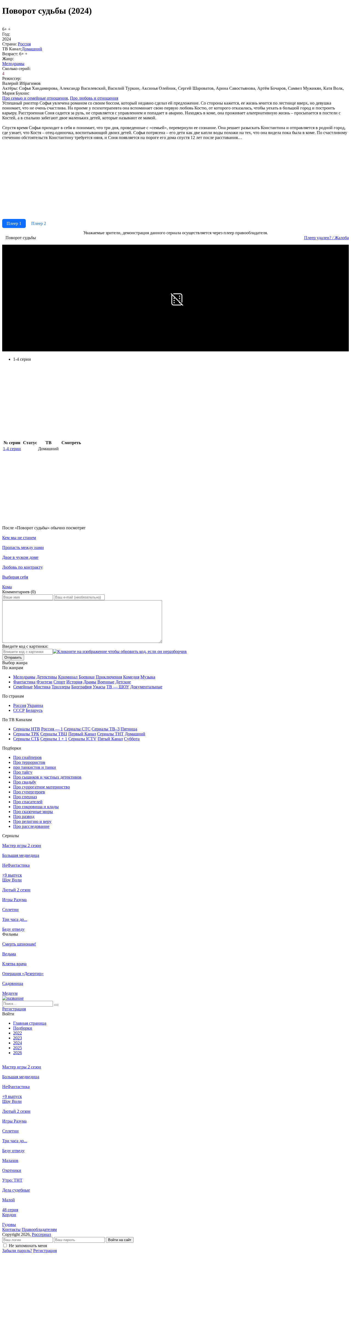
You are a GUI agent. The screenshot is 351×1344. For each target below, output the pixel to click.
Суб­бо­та (132, 738)
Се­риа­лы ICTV (82, 738)
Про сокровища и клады (36, 806)
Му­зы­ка (147, 677)
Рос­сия (24, 44)
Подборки (22, 1028)
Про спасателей (28, 801)
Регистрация (45, 1250)
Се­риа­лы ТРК (26, 734)
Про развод (23, 816)
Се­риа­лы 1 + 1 (53, 738)
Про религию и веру (32, 821)
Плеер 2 (38, 223)
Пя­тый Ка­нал (110, 738)
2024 (17, 1042)
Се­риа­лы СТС (77, 729)
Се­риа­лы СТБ (26, 738)
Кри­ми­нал (68, 677)
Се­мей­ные (23, 686)
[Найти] (56, 1005)
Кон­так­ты (11, 1229)
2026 (17, 1052)
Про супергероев (29, 792)
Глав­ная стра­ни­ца (29, 1023)
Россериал (41, 1234)
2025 (17, 1047)
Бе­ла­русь (34, 710)
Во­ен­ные (105, 682)
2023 (17, 1038)
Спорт (59, 682)
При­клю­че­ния (109, 677)
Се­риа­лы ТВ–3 (106, 729)
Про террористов (29, 762)
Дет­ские (123, 682)
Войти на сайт (119, 1240)
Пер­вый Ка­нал (82, 734)
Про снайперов (27, 757)
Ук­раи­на (35, 705)
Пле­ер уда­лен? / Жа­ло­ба (326, 237)
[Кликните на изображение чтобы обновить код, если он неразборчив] (120, 651)
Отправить (13, 657)
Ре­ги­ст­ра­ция (14, 1009)
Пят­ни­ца (129, 729)
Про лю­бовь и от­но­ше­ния (94, 98)
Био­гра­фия (81, 686)
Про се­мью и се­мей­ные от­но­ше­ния (35, 98)
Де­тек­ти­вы (46, 677)
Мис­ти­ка (42, 686)
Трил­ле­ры (61, 686)
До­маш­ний (32, 49)
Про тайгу (22, 772)
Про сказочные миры (33, 811)
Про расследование (31, 826)
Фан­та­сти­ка (24, 682)
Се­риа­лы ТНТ (110, 734)
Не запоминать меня (28, 1245)
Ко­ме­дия (131, 677)
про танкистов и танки (34, 767)
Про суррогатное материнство (41, 787)
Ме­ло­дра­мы (13, 63)
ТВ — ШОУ (117, 686)
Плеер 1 (14, 223)
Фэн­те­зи (44, 682)
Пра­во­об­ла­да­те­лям (39, 1229)
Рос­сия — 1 (52, 729)
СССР (19, 710)
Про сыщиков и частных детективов (47, 777)
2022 (17, 1033)
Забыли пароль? (17, 1250)
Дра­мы (89, 682)
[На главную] (13, 998)
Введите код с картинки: (25, 646)
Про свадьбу (24, 782)
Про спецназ (25, 796)
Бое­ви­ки (87, 677)
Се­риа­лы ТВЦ (53, 734)
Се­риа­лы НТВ (26, 729)
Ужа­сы (99, 686)
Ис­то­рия (74, 682)
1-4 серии (12, 448)
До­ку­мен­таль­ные (146, 686)
